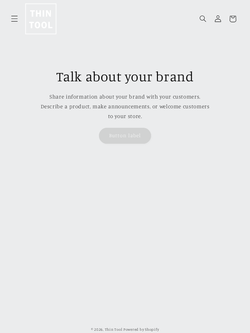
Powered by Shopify (141, 329)
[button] (14, 18)
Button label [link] (125, 135)
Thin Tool (113, 329)
